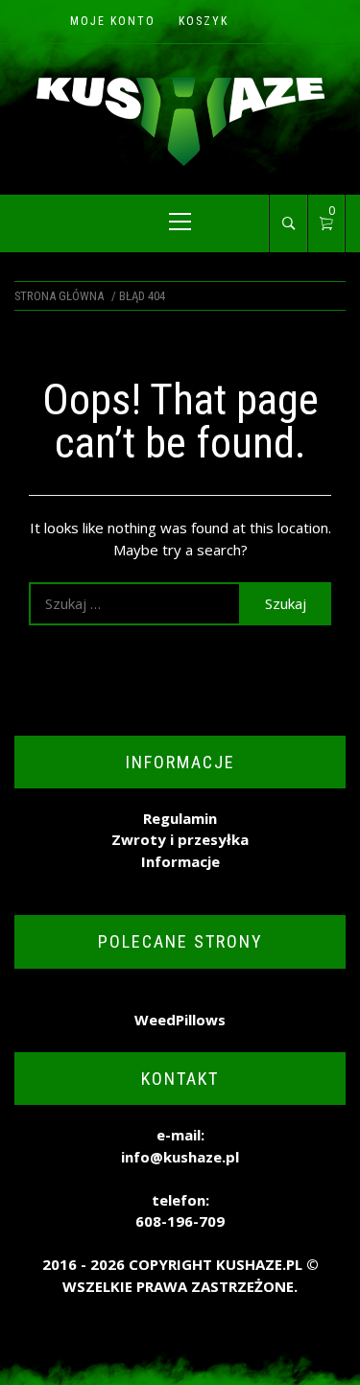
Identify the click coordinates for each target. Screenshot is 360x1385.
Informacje (180, 861)
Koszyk (203, 21)
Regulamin (180, 818)
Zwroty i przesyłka (180, 839)
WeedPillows (180, 1019)
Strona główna (59, 296)
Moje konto (113, 21)
